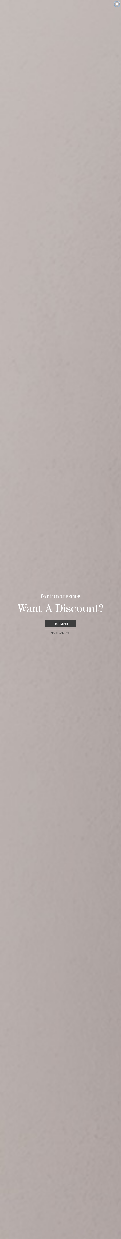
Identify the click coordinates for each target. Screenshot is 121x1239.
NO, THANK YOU (60, 633)
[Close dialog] (117, 4)
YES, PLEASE (60, 623)
